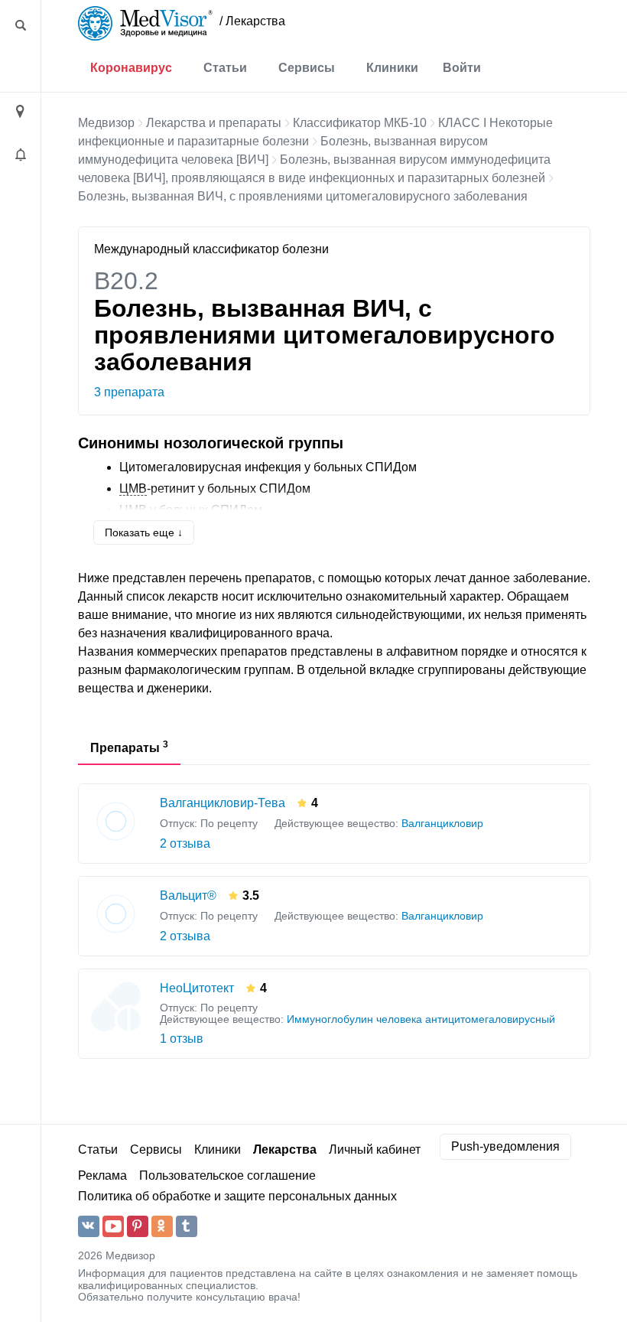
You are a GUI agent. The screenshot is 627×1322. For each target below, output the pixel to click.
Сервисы (306, 67)
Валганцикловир (442, 823)
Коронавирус (131, 67)
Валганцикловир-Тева (222, 802)
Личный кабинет (375, 1149)
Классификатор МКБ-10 (360, 122)
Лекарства (285, 1149)
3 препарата (129, 392)
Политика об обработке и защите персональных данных (237, 1196)
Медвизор (106, 122)
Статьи (225, 67)
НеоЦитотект (197, 988)
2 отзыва (185, 843)
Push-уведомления (505, 1146)
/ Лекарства (252, 21)
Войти (462, 67)
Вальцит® (188, 895)
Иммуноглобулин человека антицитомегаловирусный (421, 1019)
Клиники (392, 67)
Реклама (102, 1175)
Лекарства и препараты (213, 122)
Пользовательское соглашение (227, 1175)
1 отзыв (181, 1038)
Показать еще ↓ (144, 532)
